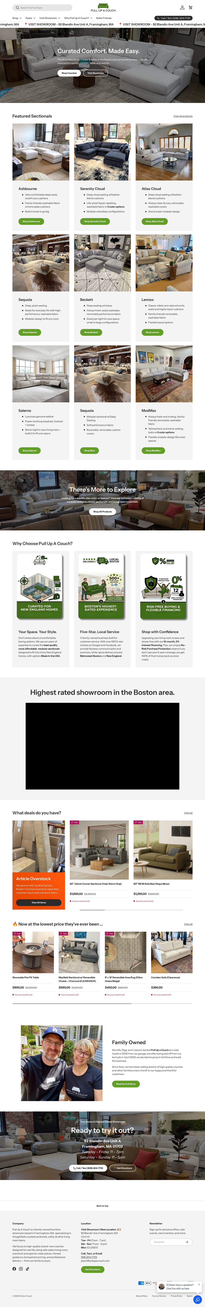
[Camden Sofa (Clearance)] (172, 952)
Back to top (102, 1205)
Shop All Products (102, 511)
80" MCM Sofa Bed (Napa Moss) (151, 883)
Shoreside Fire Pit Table (25, 977)
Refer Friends (104, 18)
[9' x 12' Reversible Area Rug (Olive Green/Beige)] (125, 952)
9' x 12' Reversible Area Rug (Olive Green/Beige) (123, 979)
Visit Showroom (48, 18)
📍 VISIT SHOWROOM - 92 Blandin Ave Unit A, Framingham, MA (47, 24)
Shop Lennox (152, 332)
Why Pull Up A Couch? (76, 18)
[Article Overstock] (38, 846)
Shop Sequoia (30, 332)
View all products (183, 116)
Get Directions (92, 1269)
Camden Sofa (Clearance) (165, 977)
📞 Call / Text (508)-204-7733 (88, 1168)
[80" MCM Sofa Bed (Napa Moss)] (163, 850)
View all (188, 812)
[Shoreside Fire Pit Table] (33, 952)
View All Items (39, 902)
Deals (29, 18)
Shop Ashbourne (31, 221)
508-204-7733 (89, 1257)
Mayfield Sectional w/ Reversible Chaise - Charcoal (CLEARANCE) (77, 979)
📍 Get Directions (123, 1168)
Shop (15, 18)
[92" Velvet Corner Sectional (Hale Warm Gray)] (99, 850)
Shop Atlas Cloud (155, 221)
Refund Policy (141, 1296)
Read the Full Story (126, 1084)
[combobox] (42, 7)
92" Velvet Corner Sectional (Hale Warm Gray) (96, 883)
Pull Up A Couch (25, 1296)
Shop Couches (69, 73)
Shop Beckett (91, 332)
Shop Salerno (29, 450)
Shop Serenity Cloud (95, 221)
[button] (190, 7)
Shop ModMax (153, 450)
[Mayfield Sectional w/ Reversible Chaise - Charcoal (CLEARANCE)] (79, 952)
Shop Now (89, 450)
